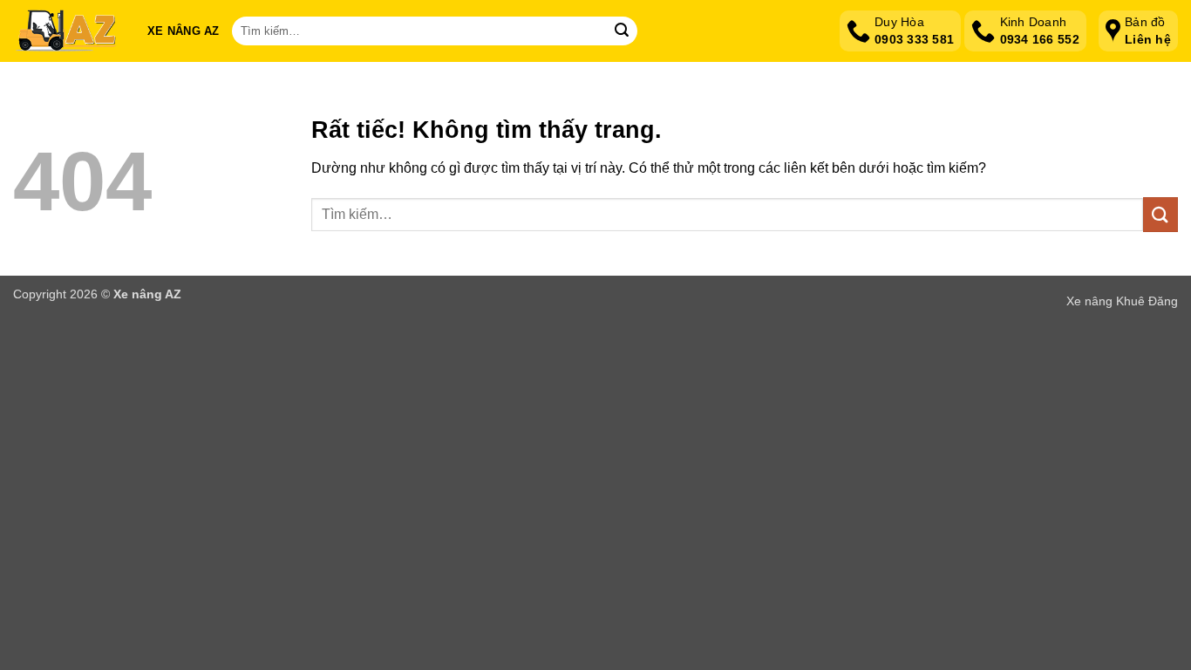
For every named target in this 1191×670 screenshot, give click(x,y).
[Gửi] (621, 31)
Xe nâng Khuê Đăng (1122, 301)
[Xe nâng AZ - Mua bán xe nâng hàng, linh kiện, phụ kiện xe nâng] (67, 31)
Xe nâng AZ (183, 31)
